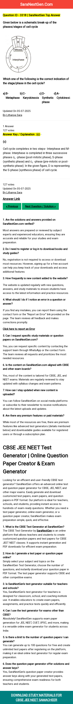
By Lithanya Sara (12, 115)
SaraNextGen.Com (36, 4)
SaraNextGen (44, 530)
